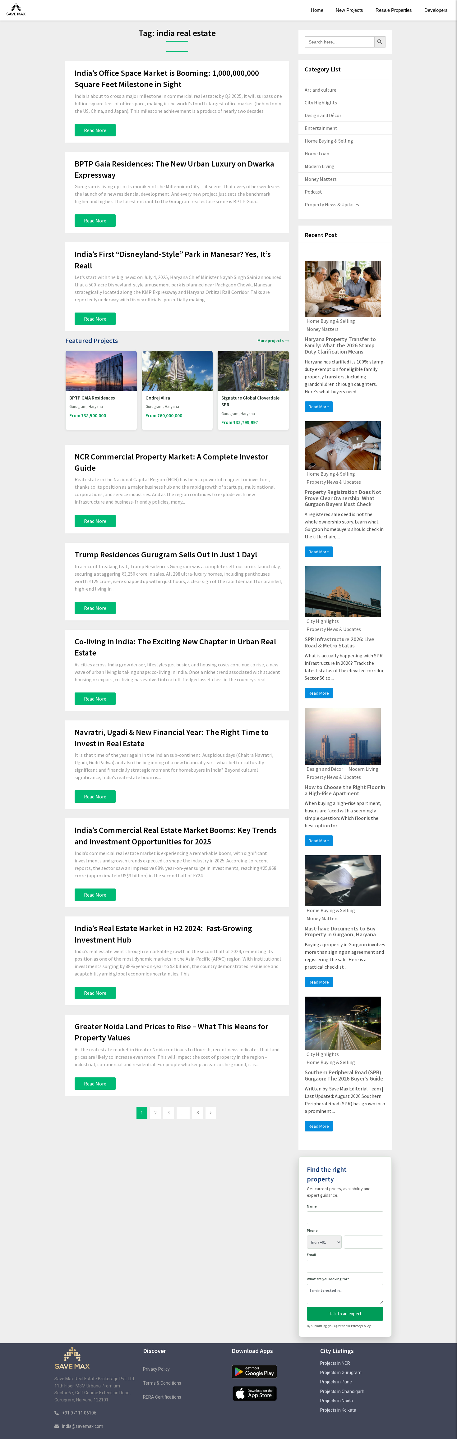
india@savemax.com (82, 1426)
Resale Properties (394, 10)
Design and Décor (323, 115)
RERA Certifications (162, 1397)
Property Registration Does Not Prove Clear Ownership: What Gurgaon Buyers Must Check (343, 498)
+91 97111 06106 (78, 1412)
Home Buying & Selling (329, 141)
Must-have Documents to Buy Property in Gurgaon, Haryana (340, 931)
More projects (273, 340)
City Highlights (321, 102)
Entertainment (321, 128)
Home (317, 10)
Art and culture (320, 90)
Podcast (313, 192)
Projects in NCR (335, 1363)
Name (312, 1206)
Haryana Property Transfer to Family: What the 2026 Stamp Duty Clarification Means (340, 345)
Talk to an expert (345, 1314)
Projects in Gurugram (341, 1372)
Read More (95, 130)
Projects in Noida (336, 1400)
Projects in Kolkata (338, 1410)
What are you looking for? (328, 1279)
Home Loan (317, 153)
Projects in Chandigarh (342, 1391)
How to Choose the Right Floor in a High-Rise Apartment (345, 790)
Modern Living (320, 166)
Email (311, 1254)
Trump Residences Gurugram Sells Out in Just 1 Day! (166, 554)
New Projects (349, 10)
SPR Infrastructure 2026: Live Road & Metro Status (339, 642)
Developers (436, 10)
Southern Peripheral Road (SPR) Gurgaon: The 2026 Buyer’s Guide (344, 1075)
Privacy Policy (361, 1326)
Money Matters (321, 179)
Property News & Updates (332, 204)
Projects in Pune (336, 1381)
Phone (312, 1230)
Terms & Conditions (162, 1383)
